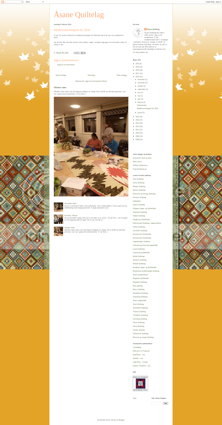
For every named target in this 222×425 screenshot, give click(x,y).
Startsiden (91, 75)
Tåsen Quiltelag (139, 322)
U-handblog (137, 347)
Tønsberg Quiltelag (140, 319)
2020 (138, 64)
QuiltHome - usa (139, 355)
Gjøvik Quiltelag (139, 205)
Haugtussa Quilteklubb (141, 219)
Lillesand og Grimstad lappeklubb (145, 245)
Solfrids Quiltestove (140, 165)
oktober (141, 86)
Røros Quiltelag (138, 289)
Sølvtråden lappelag (140, 308)
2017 (138, 73)
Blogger (121, 420)
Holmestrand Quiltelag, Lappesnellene (147, 223)
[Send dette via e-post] (75, 53)
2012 (138, 126)
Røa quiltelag (138, 286)
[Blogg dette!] (77, 53)
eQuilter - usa (138, 358)
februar (140, 102)
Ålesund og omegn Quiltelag (143, 337)
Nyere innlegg (61, 75)
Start (134, 398)
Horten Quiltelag (139, 227)
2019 (138, 67)
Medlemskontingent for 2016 (147, 108)
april (139, 99)
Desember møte (70, 203)
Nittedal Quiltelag (139, 264)
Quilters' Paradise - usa (141, 366)
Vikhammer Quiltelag (140, 334)
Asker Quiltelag (138, 183)
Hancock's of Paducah (141, 351)
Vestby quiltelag (139, 330)
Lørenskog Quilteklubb (141, 253)
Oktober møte (60, 87)
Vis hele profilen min (140, 52)
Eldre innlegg (121, 75)
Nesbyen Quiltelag (139, 260)
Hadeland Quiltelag (140, 212)
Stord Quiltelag (138, 304)
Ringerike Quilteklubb (141, 278)
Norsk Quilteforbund (140, 275)
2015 (138, 117)
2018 (138, 70)
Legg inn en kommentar (66, 65)
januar (140, 113)
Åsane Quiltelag (79, 14)
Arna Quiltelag (138, 179)
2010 (138, 133)
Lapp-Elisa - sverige (140, 362)
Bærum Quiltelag (139, 190)
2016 (138, 77)
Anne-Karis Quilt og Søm (142, 158)
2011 (138, 130)
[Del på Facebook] (82, 53)
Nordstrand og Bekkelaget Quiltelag (146, 271)
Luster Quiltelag (139, 249)
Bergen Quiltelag (139, 186)
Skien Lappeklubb (139, 300)
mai (139, 96)
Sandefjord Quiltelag (140, 293)
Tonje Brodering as (140, 169)
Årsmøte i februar (70, 215)
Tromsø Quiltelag (139, 312)
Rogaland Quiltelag (140, 282)
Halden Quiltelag (139, 216)
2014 (138, 120)
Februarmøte (141, 105)
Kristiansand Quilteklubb (142, 234)
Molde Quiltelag (138, 256)
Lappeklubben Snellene (141, 241)
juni (139, 92)
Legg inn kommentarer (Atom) (96, 81)
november (141, 83)
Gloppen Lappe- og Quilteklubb (144, 208)
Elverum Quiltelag (139, 197)
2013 (138, 123)
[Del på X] (79, 53)
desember (141, 79)
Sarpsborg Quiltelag (140, 297)
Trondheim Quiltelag (140, 315)
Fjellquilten (137, 201)
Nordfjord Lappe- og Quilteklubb (144, 267)
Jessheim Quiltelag (140, 231)
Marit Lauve (137, 162)
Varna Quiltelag (138, 326)
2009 (138, 136)
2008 (138, 139)
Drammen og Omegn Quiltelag (144, 194)
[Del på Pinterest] (84, 53)
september (142, 89)
